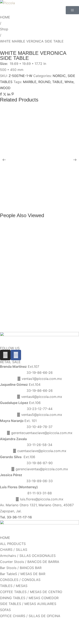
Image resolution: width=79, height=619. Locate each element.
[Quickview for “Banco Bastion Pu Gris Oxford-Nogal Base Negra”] (43, 256)
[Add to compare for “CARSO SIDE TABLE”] (43, 158)
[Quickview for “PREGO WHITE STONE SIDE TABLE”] (43, 165)
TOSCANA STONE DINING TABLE (31, 190)
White (69, 82)
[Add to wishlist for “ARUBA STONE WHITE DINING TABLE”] (43, 205)
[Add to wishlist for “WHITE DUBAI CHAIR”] (43, 130)
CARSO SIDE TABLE (20, 153)
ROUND (44, 82)
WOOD (5, 88)
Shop (4, 29)
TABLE (57, 82)
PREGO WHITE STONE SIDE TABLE (32, 166)
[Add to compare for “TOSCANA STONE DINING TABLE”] (43, 195)
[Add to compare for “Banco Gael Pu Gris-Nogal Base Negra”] (43, 286)
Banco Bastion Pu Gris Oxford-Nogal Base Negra (41, 257)
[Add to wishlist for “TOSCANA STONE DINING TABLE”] (43, 192)
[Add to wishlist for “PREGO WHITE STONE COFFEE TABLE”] (43, 180)
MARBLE (29, 82)
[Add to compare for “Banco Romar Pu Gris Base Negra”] (43, 273)
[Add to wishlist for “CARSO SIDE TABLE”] (43, 155)
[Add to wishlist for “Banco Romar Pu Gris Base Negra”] (43, 270)
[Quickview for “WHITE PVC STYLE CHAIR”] (43, 141)
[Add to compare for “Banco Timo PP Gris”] (43, 236)
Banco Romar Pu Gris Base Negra (30, 269)
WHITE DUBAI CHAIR (21, 129)
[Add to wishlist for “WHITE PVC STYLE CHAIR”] (43, 143)
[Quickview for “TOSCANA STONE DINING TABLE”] (43, 190)
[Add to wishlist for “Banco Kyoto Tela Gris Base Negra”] (43, 246)
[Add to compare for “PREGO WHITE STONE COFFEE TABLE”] (43, 183)
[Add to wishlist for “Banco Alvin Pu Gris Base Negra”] (43, 295)
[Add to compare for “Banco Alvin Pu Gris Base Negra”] (43, 298)
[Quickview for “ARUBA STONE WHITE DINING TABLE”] (43, 203)
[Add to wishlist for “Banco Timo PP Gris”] (43, 233)
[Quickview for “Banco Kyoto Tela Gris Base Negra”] (43, 244)
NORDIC (59, 76)
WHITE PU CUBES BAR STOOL (29, 116)
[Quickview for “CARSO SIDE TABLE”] (43, 153)
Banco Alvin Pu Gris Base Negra (28, 294)
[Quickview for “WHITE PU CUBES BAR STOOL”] (43, 116)
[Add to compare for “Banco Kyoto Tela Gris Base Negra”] (43, 249)
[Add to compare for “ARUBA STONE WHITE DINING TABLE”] (43, 207)
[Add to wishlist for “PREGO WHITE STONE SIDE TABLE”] (43, 167)
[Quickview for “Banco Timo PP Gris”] (43, 232)
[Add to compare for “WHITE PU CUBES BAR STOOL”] (43, 121)
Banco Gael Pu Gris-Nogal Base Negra (33, 281)
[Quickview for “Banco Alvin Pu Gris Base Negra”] (43, 293)
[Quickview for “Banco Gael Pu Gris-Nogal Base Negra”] (43, 281)
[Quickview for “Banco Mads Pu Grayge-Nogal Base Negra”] (43, 322)
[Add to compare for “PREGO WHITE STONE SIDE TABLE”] (43, 170)
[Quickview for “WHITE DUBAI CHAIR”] (43, 128)
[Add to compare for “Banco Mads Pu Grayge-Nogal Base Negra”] (43, 327)
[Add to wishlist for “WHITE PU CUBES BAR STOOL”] (43, 118)
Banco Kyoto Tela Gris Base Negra (30, 244)
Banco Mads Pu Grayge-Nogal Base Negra (36, 322)
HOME (5, 17)
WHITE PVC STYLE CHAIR (25, 141)
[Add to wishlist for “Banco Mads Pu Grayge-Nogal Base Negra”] (43, 324)
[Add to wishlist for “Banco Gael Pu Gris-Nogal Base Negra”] (43, 283)
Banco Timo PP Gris (19, 232)
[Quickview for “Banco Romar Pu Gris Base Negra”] (43, 269)
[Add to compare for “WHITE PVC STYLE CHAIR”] (43, 146)
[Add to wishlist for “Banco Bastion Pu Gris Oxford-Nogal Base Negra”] (43, 258)
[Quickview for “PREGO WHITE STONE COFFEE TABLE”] (43, 178)
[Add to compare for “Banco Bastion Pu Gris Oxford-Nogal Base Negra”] (43, 261)
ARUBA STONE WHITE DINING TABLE (34, 203)
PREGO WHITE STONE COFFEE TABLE (35, 178)
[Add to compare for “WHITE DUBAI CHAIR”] (43, 133)
